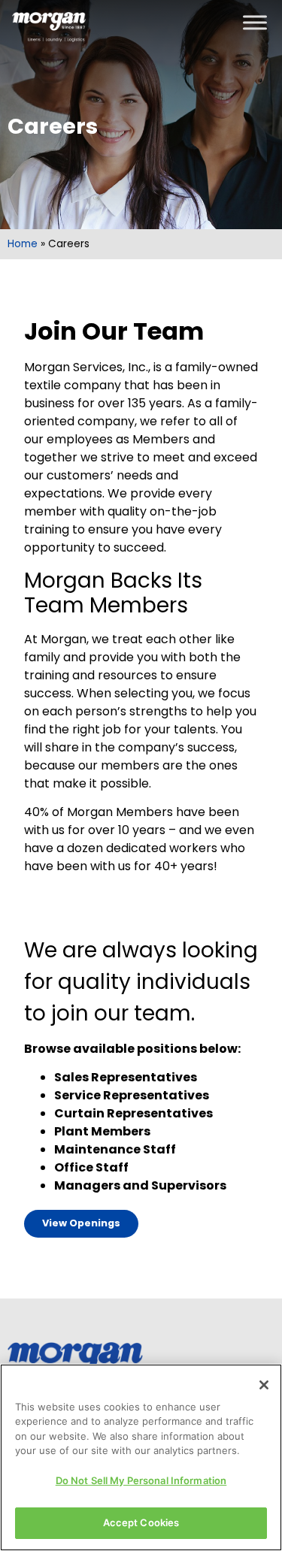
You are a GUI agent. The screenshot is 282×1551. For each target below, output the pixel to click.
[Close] (263, 1384)
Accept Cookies (141, 1522)
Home (23, 244)
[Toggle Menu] (255, 22)
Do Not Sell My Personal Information (141, 1480)
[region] (141, 1457)
